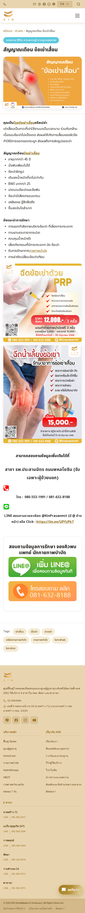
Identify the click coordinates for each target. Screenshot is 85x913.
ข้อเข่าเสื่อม (32, 153)
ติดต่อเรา (51, 791)
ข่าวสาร (19, 31)
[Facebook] (44, 4)
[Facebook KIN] (16, 720)
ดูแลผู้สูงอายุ (10, 748)
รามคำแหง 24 (11, 868)
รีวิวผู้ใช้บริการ (54, 763)
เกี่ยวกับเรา (52, 741)
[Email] (34, 4)
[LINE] (53, 4)
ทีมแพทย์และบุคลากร (57, 748)
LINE (5, 817)
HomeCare (9, 756)
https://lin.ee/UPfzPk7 (55, 521)
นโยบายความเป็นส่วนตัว (40, 908)
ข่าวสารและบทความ (57, 777)
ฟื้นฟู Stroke (10, 741)
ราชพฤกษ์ (8, 840)
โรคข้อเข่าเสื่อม (24, 122)
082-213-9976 (19, 859)
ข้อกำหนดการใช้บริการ (14, 908)
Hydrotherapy (11, 770)
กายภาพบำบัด (38, 250)
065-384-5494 (19, 845)
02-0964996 (14, 700)
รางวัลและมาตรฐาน (57, 756)
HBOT (6, 777)
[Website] (39, 4)
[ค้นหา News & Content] (78, 4)
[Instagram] (49, 4)
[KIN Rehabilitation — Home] (8, 15)
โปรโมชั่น (51, 770)
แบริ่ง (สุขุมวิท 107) (14, 826)
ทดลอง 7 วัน (10, 791)
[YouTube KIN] (34, 720)
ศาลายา (7, 882)
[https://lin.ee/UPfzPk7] (42, 567)
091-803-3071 (19, 817)
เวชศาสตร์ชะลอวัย (13, 784)
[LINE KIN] (7, 720)
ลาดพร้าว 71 (10, 812)
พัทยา (6, 854)
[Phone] (4, 4)
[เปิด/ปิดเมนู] (78, 15)
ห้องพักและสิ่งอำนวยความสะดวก (63, 784)
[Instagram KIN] (25, 720)
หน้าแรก (7, 31)
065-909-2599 (19, 831)
